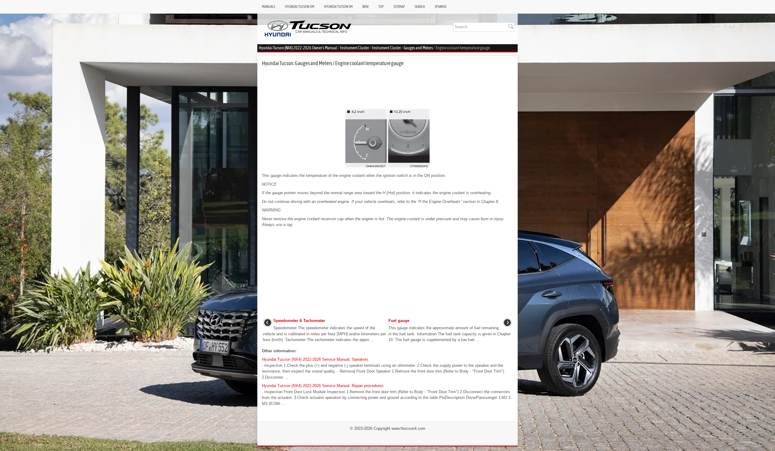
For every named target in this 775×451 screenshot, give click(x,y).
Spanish (441, 7)
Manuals (268, 7)
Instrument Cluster (354, 47)
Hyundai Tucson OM (299, 7)
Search (420, 7)
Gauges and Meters (418, 47)
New (365, 7)
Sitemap (399, 7)
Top (381, 7)
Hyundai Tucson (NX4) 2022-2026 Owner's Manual (298, 47)
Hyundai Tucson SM (338, 7)
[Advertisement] (387, 87)
